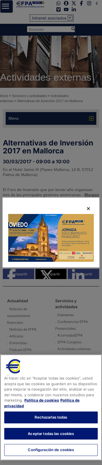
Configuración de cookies (51, 449)
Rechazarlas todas (51, 417)
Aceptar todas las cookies (51, 433)
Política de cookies (41, 400)
